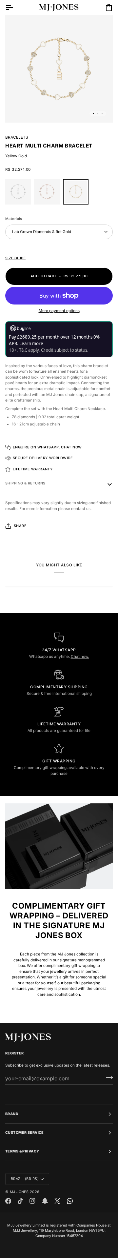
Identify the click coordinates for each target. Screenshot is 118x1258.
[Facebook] (8, 1201)
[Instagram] (32, 1201)
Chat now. (80, 656)
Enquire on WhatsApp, (47, 447)
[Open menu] (15, 7)
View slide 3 (102, 113)
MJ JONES (19, 1192)
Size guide (15, 258)
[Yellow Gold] (75, 193)
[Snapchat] (45, 1201)
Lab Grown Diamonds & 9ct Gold (41, 231)
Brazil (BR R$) (25, 1179)
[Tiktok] (20, 1201)
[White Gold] (19, 193)
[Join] (107, 1077)
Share (20, 526)
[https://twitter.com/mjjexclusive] (57, 1201)
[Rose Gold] (48, 193)
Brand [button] (11, 1114)
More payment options (59, 310)
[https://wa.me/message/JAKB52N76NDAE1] (70, 1201)
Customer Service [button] (24, 1132)
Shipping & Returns (25, 483)
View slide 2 (97, 113)
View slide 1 (93, 113)
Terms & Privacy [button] (22, 1151)
